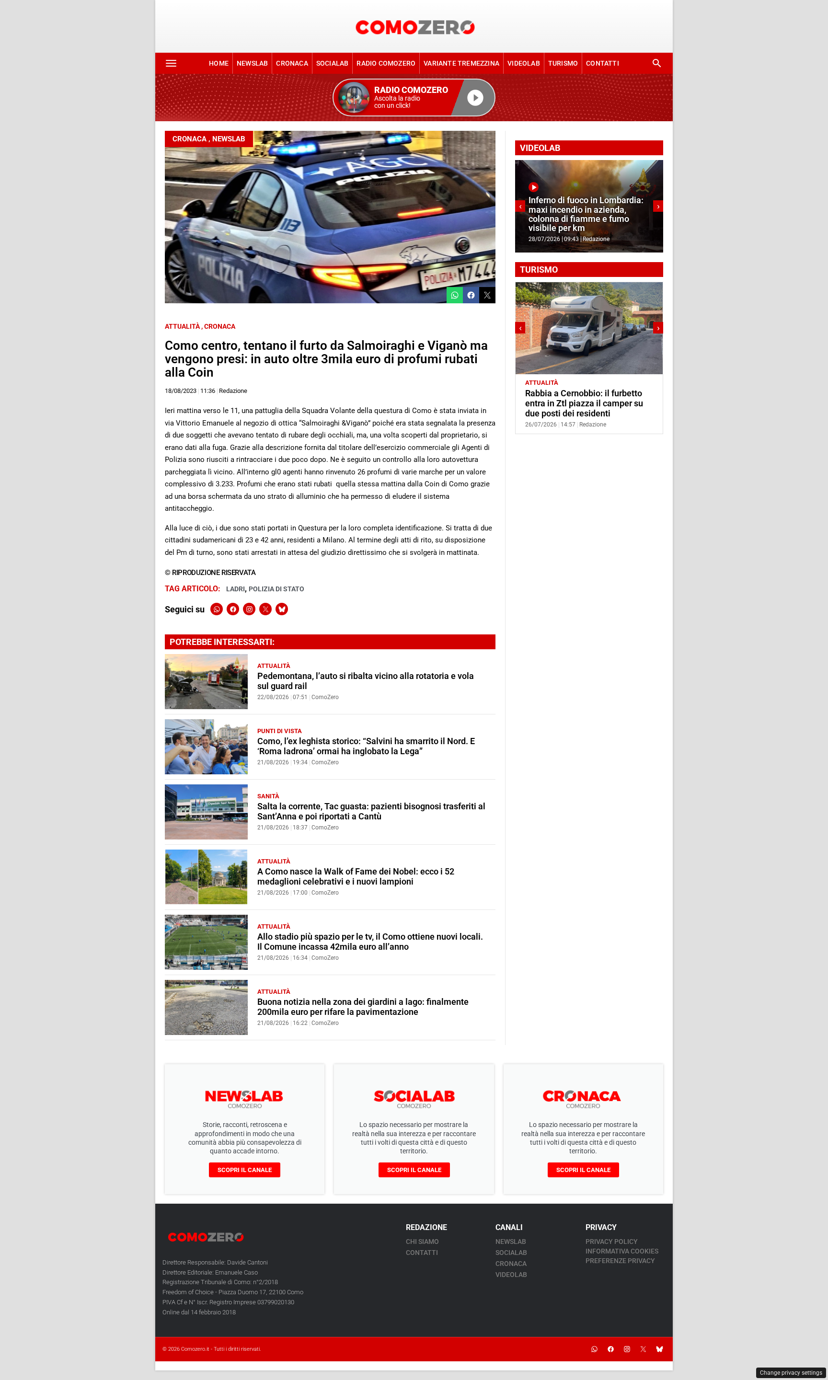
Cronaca (292, 63)
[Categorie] (171, 63)
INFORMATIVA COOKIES (622, 1251)
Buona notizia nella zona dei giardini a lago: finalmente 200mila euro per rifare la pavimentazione (363, 1007)
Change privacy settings (791, 1372)
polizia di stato (276, 589)
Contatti (602, 63)
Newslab (252, 63)
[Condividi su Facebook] (471, 295)
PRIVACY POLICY (612, 1241)
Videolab (523, 63)
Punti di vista (279, 731)
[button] (414, 97)
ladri (235, 589)
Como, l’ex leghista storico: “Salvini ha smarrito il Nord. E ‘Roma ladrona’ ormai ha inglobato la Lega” (366, 746)
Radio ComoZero (385, 63)
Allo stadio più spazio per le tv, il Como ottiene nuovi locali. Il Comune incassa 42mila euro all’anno (370, 942)
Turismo (563, 63)
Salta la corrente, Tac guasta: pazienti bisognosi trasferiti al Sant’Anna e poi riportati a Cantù (371, 811)
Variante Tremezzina (461, 63)
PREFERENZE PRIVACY (620, 1261)
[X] (265, 609)
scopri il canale (245, 1169)
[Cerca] (657, 63)
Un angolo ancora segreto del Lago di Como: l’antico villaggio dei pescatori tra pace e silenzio (594, 403)
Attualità (182, 326)
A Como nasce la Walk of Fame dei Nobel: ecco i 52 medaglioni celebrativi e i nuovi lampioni (355, 876)
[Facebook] (233, 609)
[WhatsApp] (216, 609)
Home (219, 63)
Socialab (332, 63)
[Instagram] (249, 609)
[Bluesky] (282, 609)
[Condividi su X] (487, 295)
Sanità (268, 796)
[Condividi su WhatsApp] (455, 295)
